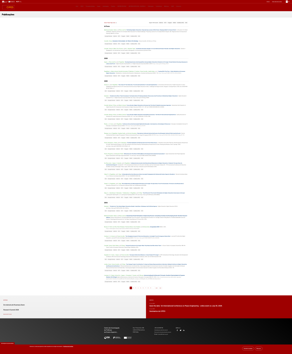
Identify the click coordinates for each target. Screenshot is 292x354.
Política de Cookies (68, 346)
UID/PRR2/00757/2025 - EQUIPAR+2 (137, 6)
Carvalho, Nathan (108, 105)
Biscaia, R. (106, 226)
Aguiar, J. (106, 62)
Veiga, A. (106, 192)
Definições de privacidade (7, 343)
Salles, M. (106, 174)
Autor (105, 22)
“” (151, 29)
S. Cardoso (136, 71)
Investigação (106, 6)
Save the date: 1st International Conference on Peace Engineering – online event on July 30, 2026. (185, 306)
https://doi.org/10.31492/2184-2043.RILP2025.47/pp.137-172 (170, 135)
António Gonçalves (132, 133)
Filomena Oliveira (129, 226)
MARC (174, 22)
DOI (105, 91)
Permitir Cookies (248, 348)
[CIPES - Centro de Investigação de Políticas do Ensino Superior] (8, 7)
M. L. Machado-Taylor (130, 48)
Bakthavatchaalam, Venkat (110, 29)
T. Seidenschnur (125, 192)
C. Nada (112, 275)
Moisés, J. (106, 124)
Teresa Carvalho (144, 71)
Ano (114, 22)
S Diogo (123, 245)
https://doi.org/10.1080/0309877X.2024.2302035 (147, 238)
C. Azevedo (118, 163)
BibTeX (161, 22)
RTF (165, 22)
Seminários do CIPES (157, 311)
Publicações (150, 6)
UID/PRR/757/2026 (121, 6)
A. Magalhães (121, 62)
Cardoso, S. (107, 236)
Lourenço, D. (107, 275)
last (160, 288)
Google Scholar (108, 36)
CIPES (82, 6)
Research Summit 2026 (11, 310)
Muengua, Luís (107, 133)
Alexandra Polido (119, 153)
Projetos (113, 6)
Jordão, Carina (107, 264)
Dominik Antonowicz (123, 71)
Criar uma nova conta (277, 1)
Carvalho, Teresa (108, 41)
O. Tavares (133, 275)
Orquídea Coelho (121, 133)
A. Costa (111, 124)
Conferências (159, 6)
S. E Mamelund (123, 142)
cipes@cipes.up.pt (163, 334)
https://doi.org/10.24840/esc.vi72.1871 (136, 125)
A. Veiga (119, 174)
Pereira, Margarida (108, 142)
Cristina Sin (117, 275)
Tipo (111, 22)
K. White (114, 48)
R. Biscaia (141, 275)
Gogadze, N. (107, 254)
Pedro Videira (116, 245)
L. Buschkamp (112, 192)
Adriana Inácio (146, 226)
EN (288, 1)
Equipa (98, 6)
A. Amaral (112, 236)
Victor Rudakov (137, 226)
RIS (186, 22)
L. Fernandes (128, 275)
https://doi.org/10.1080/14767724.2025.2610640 (169, 73)
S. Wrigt (140, 192)
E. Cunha (112, 254)
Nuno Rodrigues (121, 226)
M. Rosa (114, 105)
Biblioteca (166, 6)
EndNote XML (180, 22)
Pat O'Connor (120, 48)
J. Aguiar (114, 163)
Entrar (268, 1)
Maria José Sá (122, 29)
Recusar (259, 348)
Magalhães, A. (107, 71)
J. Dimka (115, 142)
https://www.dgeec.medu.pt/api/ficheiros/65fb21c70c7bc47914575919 (122, 228)
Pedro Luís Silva (113, 226)
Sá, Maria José (107, 163)
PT (286, 1)
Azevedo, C (106, 95)
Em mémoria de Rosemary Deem (14, 305)
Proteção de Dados (90, 6)
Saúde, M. (106, 183)
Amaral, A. (106, 84)
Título (108, 22)
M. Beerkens (131, 71)
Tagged (170, 22)
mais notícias (7, 314)
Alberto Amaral (114, 71)
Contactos (178, 6)
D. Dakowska (118, 192)
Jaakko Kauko (151, 71)
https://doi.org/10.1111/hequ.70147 (161, 63)
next (157, 288)
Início (77, 6)
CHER (172, 6)
